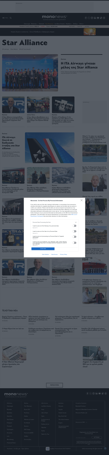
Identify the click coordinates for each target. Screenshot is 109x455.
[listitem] (54, 222)
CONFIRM (43, 248)
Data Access (54, 254)
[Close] (82, 200)
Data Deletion (45, 254)
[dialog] (54, 227)
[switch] (74, 226)
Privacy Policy (63, 254)
